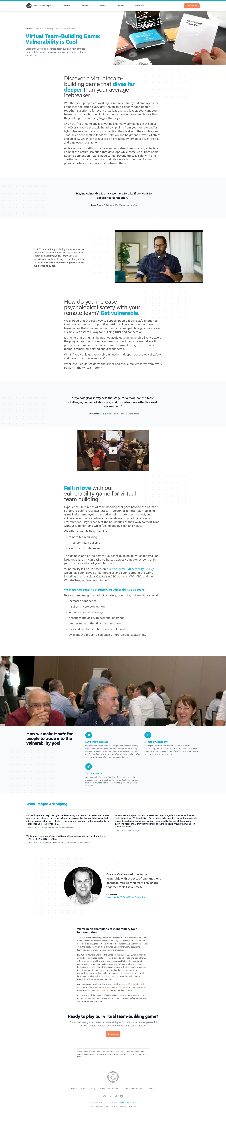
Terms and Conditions (134, 1089)
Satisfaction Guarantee (110, 1089)
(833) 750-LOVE (128, 1103)
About (84, 1089)
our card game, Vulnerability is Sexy (130, 569)
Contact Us (192, 6)
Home (74, 1089)
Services (28, 29)
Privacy (152, 1089)
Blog (93, 1089)
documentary (102, 990)
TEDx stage (123, 987)
